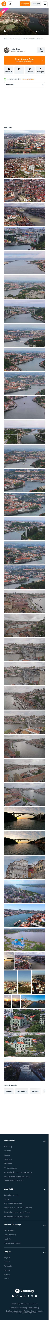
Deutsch (7, 1317)
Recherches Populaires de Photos (17, 1259)
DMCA (6, 1243)
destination (22, 1132)
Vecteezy (7, 1192)
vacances (35, 1132)
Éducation (8, 1205)
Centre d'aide (9, 1278)
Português (8, 1313)
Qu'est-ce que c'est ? (28, 79)
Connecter (36, 4)
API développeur (10, 1209)
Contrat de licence (11, 1239)
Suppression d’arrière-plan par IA (17, 1221)
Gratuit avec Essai (24, 60)
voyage (9, 1132)
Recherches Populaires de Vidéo (16, 1263)
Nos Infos (7, 1286)
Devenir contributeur (12, 1290)
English (7, 1304)
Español (7, 1309)
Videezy (7, 1196)
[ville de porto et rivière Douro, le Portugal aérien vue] (16, 1043)
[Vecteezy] (3, 3)
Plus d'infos (10, 84)
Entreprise (8, 1201)
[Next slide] (39, 1133)
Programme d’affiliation (13, 1248)
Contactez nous (10, 1282)
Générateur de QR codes (13, 1225)
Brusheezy (8, 1188)
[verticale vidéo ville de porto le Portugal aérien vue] (10, 999)
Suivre (41, 51)
